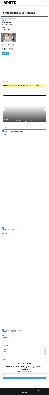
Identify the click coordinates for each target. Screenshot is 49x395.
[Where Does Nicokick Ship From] (6, 229)
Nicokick (4, 20)
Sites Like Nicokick (15, 335)
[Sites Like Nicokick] (6, 337)
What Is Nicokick (14, 233)
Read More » (5, 53)
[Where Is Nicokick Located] (6, 178)
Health (5, 351)
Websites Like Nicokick (16, 330)
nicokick (37, 390)
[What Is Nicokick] (6, 281)
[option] (24, 109)
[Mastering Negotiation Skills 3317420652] (8, 37)
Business (5, 353)
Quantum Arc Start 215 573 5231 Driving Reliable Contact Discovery (23, 121)
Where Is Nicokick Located (17, 131)
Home (5, 8)
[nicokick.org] (10, 2)
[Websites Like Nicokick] (6, 332)
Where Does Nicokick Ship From (18, 228)
